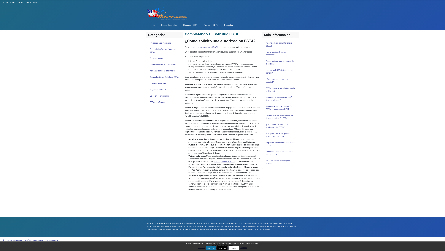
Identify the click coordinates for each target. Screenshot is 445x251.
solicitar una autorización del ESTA (203, 47)
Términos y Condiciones (12, 240)
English (35, 2)
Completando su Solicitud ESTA (163, 65)
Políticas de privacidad (34, 240)
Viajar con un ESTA (158, 90)
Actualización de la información (162, 71)
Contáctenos (52, 240)
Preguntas (228, 25)
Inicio (153, 25)
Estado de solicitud (169, 25)
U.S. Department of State (224, 162)
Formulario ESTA (211, 25)
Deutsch (12, 2)
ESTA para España (157, 102)
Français (4, 2)
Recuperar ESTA (190, 25)
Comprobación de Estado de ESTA (164, 77)
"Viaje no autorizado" (158, 83)
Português (27, 2)
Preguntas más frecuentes (160, 43)
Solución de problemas (159, 96)
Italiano (20, 2)
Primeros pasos (156, 58)
